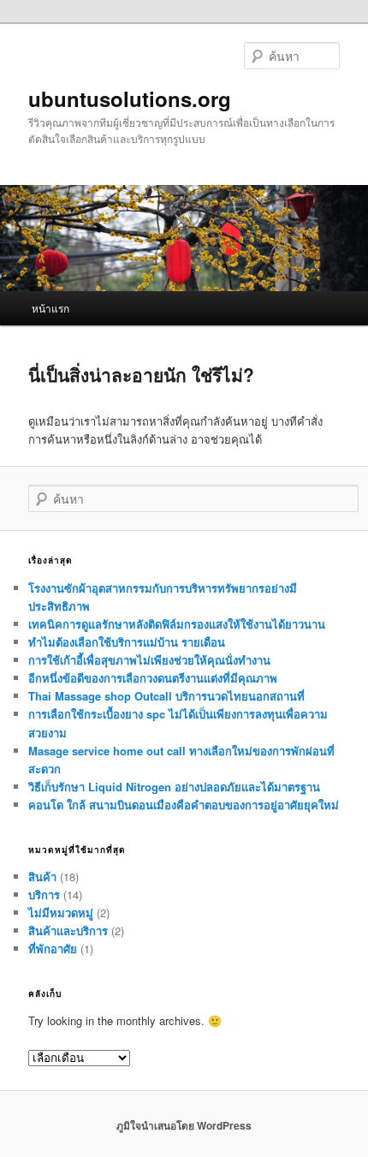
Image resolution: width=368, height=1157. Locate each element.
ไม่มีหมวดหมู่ (60, 912)
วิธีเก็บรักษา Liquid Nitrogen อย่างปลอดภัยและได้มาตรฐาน (174, 786)
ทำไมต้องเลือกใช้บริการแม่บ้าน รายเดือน (126, 642)
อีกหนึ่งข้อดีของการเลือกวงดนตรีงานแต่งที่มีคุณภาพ (152, 678)
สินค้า (42, 876)
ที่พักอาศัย (52, 948)
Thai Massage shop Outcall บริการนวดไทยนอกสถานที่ (166, 696)
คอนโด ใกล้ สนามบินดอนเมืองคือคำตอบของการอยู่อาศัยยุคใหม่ (183, 804)
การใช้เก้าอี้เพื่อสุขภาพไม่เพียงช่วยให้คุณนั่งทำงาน (149, 660)
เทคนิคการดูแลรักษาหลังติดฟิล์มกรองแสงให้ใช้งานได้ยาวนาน (176, 624)
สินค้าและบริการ (68, 930)
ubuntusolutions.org (129, 98)
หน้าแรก (50, 308)
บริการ (44, 894)
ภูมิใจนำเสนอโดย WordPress (184, 1125)
